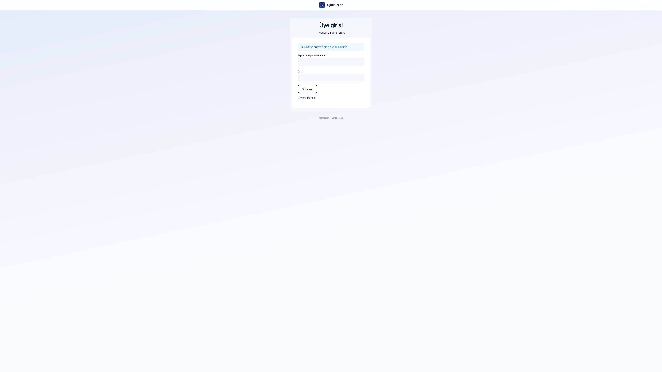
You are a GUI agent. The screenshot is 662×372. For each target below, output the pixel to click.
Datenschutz (337, 118)
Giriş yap (307, 89)
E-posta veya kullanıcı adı (312, 55)
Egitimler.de (335, 5)
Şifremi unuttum (307, 97)
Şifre (300, 71)
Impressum (324, 118)
